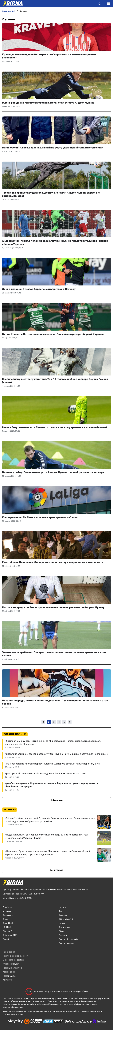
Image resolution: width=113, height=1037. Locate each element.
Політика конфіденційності (15, 956)
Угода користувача (12, 964)
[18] (69, 722)
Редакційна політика (12, 968)
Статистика (64, 927)
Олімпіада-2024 (10, 935)
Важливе (63, 915)
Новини (62, 907)
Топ (60, 911)
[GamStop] (53, 1021)
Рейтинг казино (66, 943)
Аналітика (7, 907)
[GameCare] (99, 1021)
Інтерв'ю (7, 911)
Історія (62, 923)
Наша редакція (10, 976)
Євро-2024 (8, 923)
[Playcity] (15, 1021)
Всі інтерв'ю (56, 870)
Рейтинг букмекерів (68, 939)
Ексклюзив (8, 915)
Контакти (7, 980)
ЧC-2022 (7, 927)
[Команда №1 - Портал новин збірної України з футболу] (11, 3)
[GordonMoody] (33, 1022)
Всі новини (56, 800)
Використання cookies (13, 960)
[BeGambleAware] (78, 1021)
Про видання (9, 952)
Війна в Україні (66, 919)
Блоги (5, 919)
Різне (61, 931)
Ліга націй (7, 931)
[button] (99, 4)
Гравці (6, 939)
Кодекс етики (9, 972)
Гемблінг (63, 935)
